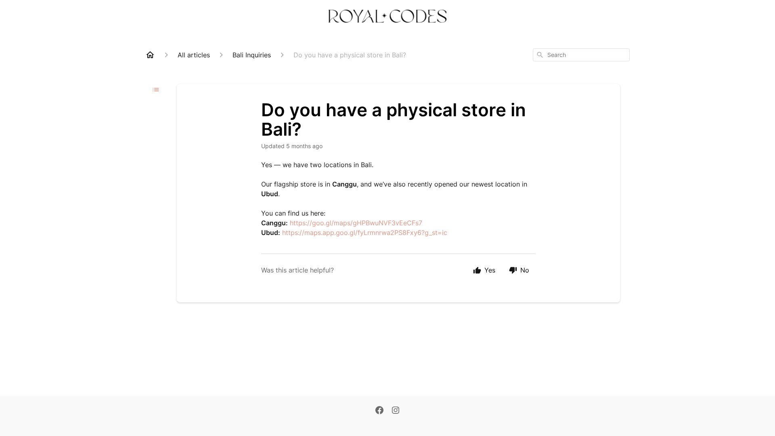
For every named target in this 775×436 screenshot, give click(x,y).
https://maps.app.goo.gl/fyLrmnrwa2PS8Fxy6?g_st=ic (364, 232)
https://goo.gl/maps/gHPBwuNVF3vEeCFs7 (356, 223)
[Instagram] (395, 411)
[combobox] (581, 54)
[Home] (150, 55)
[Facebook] (379, 411)
